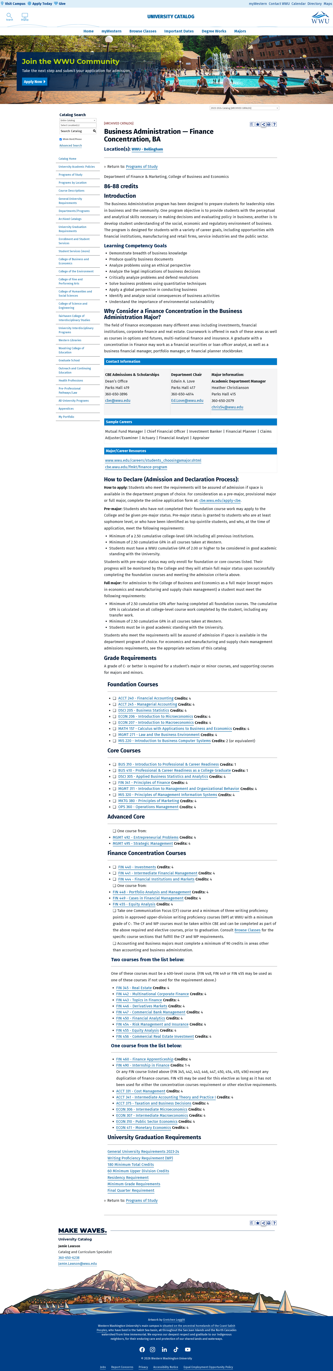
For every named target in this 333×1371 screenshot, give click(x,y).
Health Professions (71, 380)
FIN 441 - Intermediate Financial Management (157, 873)
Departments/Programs (74, 211)
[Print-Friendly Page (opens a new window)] (269, 124)
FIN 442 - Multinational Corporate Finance (152, 994)
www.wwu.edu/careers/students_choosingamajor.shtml (153, 460)
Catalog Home (67, 158)
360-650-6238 (68, 1258)
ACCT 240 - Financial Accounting (145, 698)
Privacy (143, 1367)
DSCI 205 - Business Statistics (143, 710)
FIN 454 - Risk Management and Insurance (152, 1024)
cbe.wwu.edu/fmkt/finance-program (136, 467)
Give (62, 4)
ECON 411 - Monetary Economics (143, 1127)
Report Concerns (122, 1367)
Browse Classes (142, 31)
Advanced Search (70, 145)
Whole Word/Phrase (72, 139)
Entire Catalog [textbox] (68, 120)
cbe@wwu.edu (117, 400)
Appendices (66, 408)
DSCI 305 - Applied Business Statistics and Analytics (163, 776)
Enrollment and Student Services (74, 241)
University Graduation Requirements (72, 229)
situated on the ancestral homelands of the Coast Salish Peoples (166, 1328)
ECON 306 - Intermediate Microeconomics (151, 1109)
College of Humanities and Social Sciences (75, 293)
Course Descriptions (71, 190)
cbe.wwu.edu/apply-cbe (220, 500)
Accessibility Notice (165, 1367)
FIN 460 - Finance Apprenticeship (144, 1059)
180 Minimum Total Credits (131, 1164)
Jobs (103, 1367)
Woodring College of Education (71, 350)
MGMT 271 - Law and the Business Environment (159, 734)
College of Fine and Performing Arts (71, 281)
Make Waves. (82, 1230)
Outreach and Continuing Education (75, 370)
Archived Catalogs (70, 219)
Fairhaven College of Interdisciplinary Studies (74, 318)
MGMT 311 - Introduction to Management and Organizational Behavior (178, 788)
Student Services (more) (74, 251)
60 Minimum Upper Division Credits (138, 1171)
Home (88, 31)
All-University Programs (74, 400)
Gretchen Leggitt (174, 1319)
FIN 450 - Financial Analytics (140, 1018)
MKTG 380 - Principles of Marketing (148, 801)
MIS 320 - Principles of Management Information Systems (167, 795)
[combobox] (244, 108)
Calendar (299, 4)
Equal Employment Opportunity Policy (208, 1367)
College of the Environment (76, 271)
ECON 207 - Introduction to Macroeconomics (156, 722)
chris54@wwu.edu (227, 407)
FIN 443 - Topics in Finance (139, 1000)
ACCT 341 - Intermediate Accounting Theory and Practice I (166, 1097)
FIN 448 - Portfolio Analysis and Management (152, 892)
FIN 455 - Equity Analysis (134, 904)
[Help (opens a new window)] (274, 124)
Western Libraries (70, 340)
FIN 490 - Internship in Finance (142, 1065)
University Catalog (170, 16)
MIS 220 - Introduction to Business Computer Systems (164, 741)
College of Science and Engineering (73, 305)
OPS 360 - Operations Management (148, 807)
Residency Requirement (128, 1177)
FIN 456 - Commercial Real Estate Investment (155, 1036)
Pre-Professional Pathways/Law (69, 390)
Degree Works (214, 31)
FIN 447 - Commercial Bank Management (150, 1012)
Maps (328, 4)
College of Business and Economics (74, 261)
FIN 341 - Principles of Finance (144, 782)
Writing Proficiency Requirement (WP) (140, 1158)
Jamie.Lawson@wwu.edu (77, 1263)
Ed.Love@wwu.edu (187, 400)
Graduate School (69, 360)
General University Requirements (70, 201)
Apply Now (33, 81)
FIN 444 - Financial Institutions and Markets (156, 879)
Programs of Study (70, 174)
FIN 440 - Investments (137, 867)
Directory (315, 4)
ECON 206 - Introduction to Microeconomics (155, 716)
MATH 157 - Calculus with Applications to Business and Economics (175, 728)
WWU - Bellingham (147, 149)
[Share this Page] (263, 124)
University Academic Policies (77, 166)
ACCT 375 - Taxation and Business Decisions (153, 1103)
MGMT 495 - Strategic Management (143, 843)
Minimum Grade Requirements (134, 1184)
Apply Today (42, 4)
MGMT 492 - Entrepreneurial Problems (145, 837)
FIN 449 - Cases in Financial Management (148, 898)
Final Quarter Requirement (131, 1190)
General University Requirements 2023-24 (143, 1151)
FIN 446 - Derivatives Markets (141, 1006)
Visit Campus (15, 4)
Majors (240, 31)
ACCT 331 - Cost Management (140, 1091)
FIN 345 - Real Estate (134, 988)
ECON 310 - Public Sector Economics (146, 1121)
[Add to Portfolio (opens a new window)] (257, 124)
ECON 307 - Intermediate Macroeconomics (152, 1115)
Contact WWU (279, 4)
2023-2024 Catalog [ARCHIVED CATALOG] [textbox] (231, 108)
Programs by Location (73, 182)
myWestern (258, 4)
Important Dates (179, 31)
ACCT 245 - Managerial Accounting (147, 704)
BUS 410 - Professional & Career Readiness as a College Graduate (174, 770)
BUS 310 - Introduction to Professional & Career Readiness (168, 764)
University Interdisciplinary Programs (76, 330)
